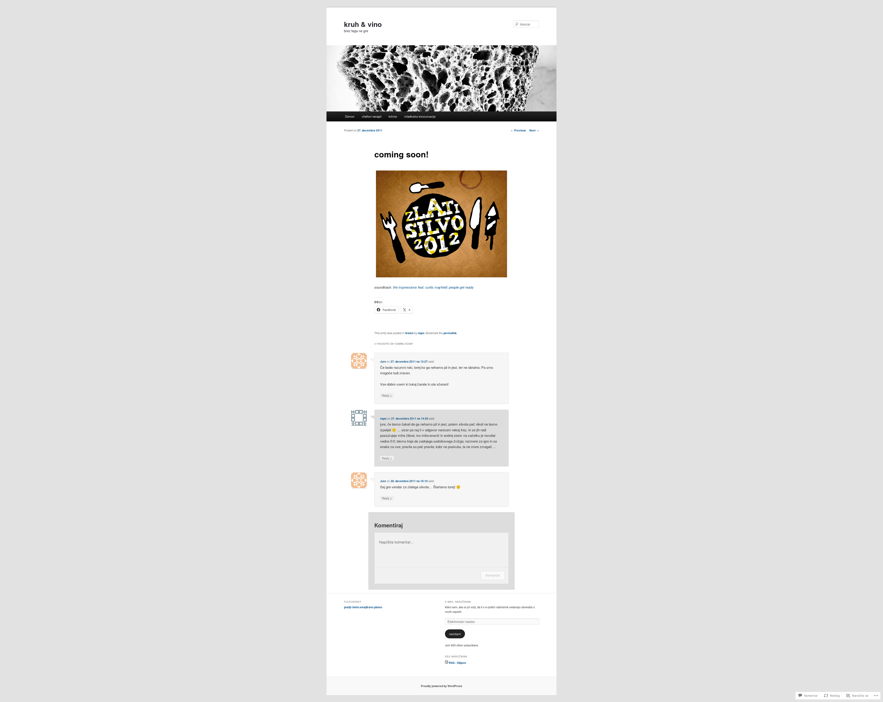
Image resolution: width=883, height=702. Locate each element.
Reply (387, 395)
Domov (350, 116)
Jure (383, 361)
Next (534, 130)
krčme (393, 116)
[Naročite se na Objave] (446, 662)
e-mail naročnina (458, 601)
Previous (518, 130)
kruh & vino (363, 24)
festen (409, 333)
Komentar (493, 575)
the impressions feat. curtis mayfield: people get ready (433, 287)
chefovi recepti (371, 116)
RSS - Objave (457, 662)
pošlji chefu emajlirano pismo (363, 607)
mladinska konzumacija (420, 116)
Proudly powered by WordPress (441, 686)
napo (421, 333)
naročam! (455, 634)
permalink (450, 333)
